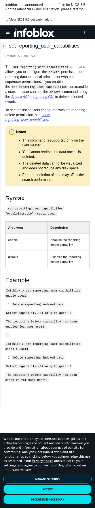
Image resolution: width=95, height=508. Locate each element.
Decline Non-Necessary (47, 499)
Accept (47, 489)
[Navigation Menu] (8, 32)
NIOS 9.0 (12, 13)
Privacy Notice (42, 460)
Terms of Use (53, 465)
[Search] (85, 32)
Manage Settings (47, 479)
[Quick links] (45, 32)
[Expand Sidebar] (3, 223)
